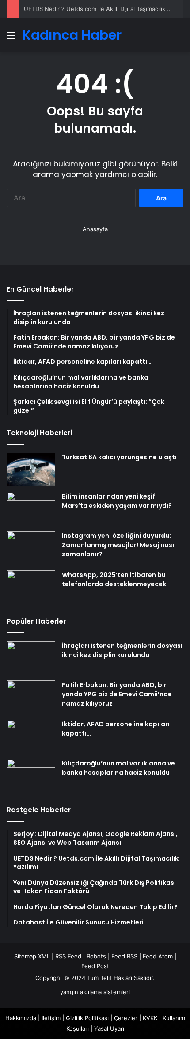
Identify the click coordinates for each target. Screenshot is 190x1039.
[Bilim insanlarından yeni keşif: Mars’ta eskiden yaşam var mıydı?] (31, 508)
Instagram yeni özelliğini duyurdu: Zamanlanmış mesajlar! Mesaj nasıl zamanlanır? (119, 544)
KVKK (150, 1017)
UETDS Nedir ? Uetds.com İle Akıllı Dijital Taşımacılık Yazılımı (105, 8)
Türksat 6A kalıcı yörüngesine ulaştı (119, 457)
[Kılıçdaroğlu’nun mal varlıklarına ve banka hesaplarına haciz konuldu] (31, 775)
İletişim (51, 1017)
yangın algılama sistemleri (95, 991)
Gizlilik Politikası (87, 1017)
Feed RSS (124, 956)
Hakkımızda (20, 1017)
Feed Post (95, 965)
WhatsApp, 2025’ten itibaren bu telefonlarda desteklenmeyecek (114, 579)
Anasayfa (95, 229)
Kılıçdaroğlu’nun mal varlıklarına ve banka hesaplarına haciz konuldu (118, 768)
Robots (96, 956)
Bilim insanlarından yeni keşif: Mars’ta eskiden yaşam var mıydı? (117, 501)
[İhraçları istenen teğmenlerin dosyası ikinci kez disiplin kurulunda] (31, 657)
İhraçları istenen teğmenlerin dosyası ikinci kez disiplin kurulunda (122, 650)
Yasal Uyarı (109, 1028)
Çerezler (125, 1017)
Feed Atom (158, 956)
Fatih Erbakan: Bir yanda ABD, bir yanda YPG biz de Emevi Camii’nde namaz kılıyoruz (117, 694)
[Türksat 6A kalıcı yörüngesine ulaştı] (31, 469)
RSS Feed (68, 956)
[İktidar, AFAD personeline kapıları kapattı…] (31, 736)
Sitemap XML (32, 956)
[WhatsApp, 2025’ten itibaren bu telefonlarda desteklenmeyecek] (31, 586)
